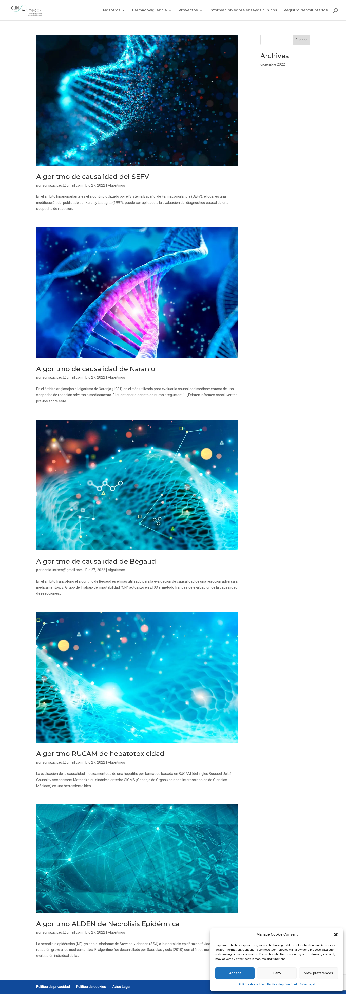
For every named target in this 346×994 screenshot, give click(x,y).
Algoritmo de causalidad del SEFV (92, 177)
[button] (335, 934)
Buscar (301, 40)
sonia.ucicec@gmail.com (62, 185)
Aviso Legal (307, 984)
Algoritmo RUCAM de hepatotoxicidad (100, 754)
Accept (235, 973)
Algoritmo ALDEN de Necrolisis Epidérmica (108, 924)
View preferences (318, 973)
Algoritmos (116, 185)
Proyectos (188, 10)
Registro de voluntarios (306, 10)
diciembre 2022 (272, 64)
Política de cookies (252, 984)
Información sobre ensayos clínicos (243, 10)
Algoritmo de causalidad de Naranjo (95, 369)
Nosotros (112, 10)
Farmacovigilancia (149, 10)
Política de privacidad (282, 984)
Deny (277, 973)
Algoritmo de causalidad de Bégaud (96, 561)
